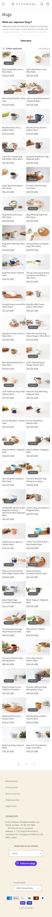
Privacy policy (12, 787)
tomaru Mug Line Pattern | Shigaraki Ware (38, 508)
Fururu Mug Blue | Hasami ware (13, 421)
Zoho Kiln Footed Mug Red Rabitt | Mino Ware (12, 157)
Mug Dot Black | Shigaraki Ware (37, 450)
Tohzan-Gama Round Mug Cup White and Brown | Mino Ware (37, 275)
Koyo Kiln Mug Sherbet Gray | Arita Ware (36, 746)
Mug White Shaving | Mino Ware (13, 244)
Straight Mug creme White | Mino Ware (13, 305)
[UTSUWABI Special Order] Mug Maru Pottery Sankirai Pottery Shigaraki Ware (13, 511)
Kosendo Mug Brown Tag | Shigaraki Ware (37, 157)
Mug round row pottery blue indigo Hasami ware (13, 572)
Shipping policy (12, 800)
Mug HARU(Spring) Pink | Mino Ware (37, 215)
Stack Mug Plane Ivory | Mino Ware (36, 70)
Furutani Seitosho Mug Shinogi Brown (12, 659)
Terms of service (13, 793)
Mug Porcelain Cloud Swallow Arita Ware (11, 688)
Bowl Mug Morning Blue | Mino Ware (13, 479)
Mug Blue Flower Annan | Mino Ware (13, 334)
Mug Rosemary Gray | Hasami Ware (11, 128)
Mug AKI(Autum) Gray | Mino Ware (12, 215)
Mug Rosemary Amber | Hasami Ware (36, 717)
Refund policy (12, 781)
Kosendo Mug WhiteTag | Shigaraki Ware (37, 392)
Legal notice (11, 806)
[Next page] (34, 764)
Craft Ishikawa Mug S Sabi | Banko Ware (13, 392)
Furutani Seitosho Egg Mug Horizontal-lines (12, 630)
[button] (3, 4)
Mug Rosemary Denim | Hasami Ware (36, 128)
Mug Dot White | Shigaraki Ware (13, 450)
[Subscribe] (40, 853)
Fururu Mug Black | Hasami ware (34, 421)
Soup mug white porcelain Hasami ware (36, 572)
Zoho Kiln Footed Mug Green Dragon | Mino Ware (38, 334)
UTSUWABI (29, 908)
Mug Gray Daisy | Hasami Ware (13, 746)
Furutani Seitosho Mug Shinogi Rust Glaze (36, 688)
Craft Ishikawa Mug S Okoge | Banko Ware (35, 363)
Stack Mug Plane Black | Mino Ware (12, 186)
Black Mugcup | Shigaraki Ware (37, 601)
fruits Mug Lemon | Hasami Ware (34, 659)
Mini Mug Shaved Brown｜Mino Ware (13, 363)
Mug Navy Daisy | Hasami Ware (13, 273)
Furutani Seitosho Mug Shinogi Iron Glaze (36, 479)
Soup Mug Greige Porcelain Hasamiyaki (11, 601)
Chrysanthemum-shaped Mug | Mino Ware (37, 244)
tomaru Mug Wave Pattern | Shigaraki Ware (38, 99)
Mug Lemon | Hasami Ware (35, 630)
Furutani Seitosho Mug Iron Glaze (36, 186)
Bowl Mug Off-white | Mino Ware (14, 99)
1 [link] (18, 763)
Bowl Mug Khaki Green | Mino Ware (12, 70)
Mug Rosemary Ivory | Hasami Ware (11, 717)
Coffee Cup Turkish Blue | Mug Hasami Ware (37, 542)
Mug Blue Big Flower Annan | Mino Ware (35, 305)
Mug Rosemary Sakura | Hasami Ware (12, 543)
